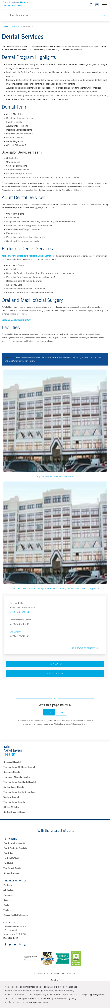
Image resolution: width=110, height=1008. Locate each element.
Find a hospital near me (14, 843)
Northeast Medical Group (14, 812)
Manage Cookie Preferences (15, 915)
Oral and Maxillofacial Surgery (16, 319)
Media (6, 905)
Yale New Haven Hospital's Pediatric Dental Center (26, 255)
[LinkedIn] (20, 944)
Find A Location (55, 673)
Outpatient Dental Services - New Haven (55, 476)
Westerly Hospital (11, 797)
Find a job (8, 853)
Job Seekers (8, 890)
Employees (8, 895)
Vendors (6, 910)
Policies (54, 980)
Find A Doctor (55, 663)
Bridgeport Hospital (12, 762)
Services (15, 27)
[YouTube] (15, 944)
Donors (6, 900)
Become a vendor (11, 873)
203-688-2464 (19, 612)
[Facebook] (5, 944)
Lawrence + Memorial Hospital (16, 777)
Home (5, 27)
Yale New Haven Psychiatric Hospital (19, 782)
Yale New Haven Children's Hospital (19, 767)
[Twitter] (10, 944)
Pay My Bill (8, 863)
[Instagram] (25, 944)
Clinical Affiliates (11, 807)
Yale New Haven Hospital (14, 802)
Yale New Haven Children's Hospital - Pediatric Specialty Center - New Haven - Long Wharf (55, 588)
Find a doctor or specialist (15, 848)
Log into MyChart (11, 858)
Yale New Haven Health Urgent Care (19, 792)
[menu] (104, 4)
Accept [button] (84, 994)
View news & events (12, 868)
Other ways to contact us (85, 648)
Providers (7, 885)
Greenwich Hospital (11, 772)
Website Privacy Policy (38, 1002)
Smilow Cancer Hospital (13, 787)
